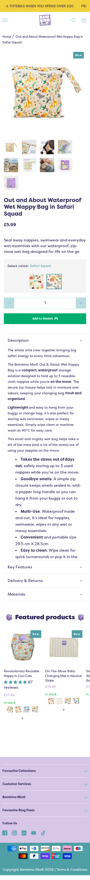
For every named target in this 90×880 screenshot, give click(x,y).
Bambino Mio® (13, 797)
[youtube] (33, 832)
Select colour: (29, 266)
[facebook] (4, 832)
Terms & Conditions (71, 869)
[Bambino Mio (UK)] (45, 20)
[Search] (73, 20)
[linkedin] (24, 832)
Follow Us (9, 823)
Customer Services (16, 784)
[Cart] (83, 20)
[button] (16, 682)
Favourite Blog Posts (18, 810)
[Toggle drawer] (5, 20)
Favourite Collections (19, 771)
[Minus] (9, 303)
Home (6, 37)
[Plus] (81, 303)
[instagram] (14, 832)
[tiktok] (43, 832)
